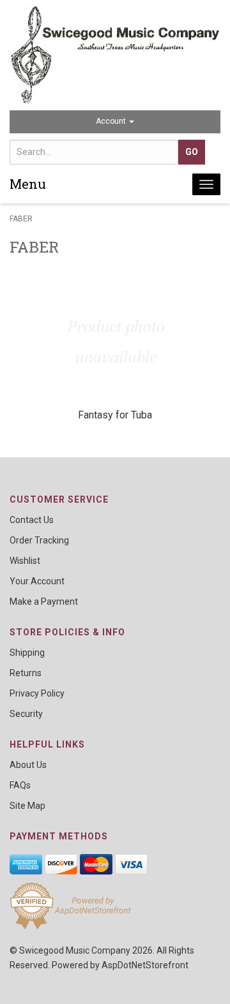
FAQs (20, 785)
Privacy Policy (37, 693)
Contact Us (32, 520)
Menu (28, 183)
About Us (28, 765)
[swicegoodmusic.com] (115, 55)
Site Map (27, 806)
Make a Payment (44, 601)
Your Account (37, 581)
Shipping (27, 652)
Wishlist (25, 561)
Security (26, 714)
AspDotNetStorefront (145, 965)
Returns (26, 673)
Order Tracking (39, 540)
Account (112, 121)
